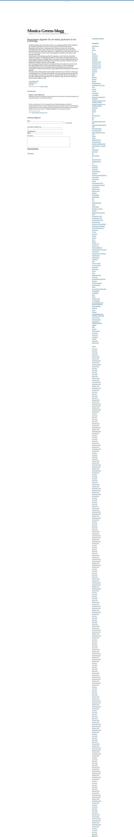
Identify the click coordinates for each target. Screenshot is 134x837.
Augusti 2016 (95, 567)
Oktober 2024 (95, 386)
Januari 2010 (95, 722)
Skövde (94, 242)
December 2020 (96, 465)
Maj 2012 (94, 667)
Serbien (94, 236)
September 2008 (96, 754)
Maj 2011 (94, 691)
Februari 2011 (95, 697)
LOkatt (93, 181)
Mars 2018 (95, 529)
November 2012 (96, 655)
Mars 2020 (95, 482)
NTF (93, 201)
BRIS (93, 73)
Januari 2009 (95, 746)
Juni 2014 (94, 618)
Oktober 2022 (95, 429)
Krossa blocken (96, 171)
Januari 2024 (95, 402)
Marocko (94, 193)
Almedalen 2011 (96, 63)
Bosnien (94, 79)
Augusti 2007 (95, 779)
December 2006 (96, 795)
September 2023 (96, 410)
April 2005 (95, 834)
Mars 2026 (95, 354)
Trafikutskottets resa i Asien (99, 249)
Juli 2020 (94, 474)
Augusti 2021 (95, 451)
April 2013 (95, 645)
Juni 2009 (94, 736)
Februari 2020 (96, 484)
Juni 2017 (94, 547)
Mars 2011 (95, 695)
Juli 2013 (94, 640)
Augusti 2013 (95, 638)
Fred (93, 148)
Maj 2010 (94, 714)
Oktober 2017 (95, 539)
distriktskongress (96, 275)
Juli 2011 (94, 687)
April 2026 (95, 353)
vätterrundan (95, 343)
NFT (93, 199)
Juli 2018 (94, 522)
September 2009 (96, 730)
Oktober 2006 (95, 799)
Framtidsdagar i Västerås (98, 146)
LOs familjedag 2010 (97, 183)
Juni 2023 (94, 415)
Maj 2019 (94, 502)
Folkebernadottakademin (98, 144)
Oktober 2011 (95, 681)
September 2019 (96, 494)
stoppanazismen (96, 319)
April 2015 (95, 598)
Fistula (94, 136)
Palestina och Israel (97, 209)
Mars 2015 (95, 600)
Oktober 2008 (95, 752)
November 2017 (96, 537)
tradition (94, 325)
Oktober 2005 (95, 822)
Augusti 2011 (95, 685)
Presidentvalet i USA (97, 220)
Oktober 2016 (95, 563)
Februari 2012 (96, 673)
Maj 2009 (94, 738)
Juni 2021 (94, 455)
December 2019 (96, 488)
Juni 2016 (94, 571)
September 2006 (96, 801)
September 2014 (96, 612)
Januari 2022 (95, 443)
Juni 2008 (94, 759)
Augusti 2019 (95, 496)
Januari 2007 (95, 793)
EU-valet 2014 (96, 115)
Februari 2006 (96, 814)
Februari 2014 (96, 626)
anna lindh (95, 267)
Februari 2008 (96, 767)
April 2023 (95, 419)
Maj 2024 (94, 394)
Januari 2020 (95, 486)
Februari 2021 (96, 461)
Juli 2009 (94, 734)
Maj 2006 (94, 809)
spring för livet (95, 317)
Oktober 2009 (95, 728)
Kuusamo (94, 173)
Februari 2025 (96, 378)
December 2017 (96, 535)
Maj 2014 (94, 620)
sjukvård (94, 312)
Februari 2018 (96, 531)
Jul (93, 163)
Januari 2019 (95, 510)
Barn (93, 75)
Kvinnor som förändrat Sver (99, 175)
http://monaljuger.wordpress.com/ (39, 112)
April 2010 (95, 716)
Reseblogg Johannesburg (99, 224)
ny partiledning (96, 301)
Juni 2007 (94, 783)
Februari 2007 (96, 791)
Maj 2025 (94, 372)
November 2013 (96, 632)
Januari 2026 (95, 358)
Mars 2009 (95, 742)
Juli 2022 (94, 435)
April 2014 (95, 622)
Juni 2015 (94, 594)
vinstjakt (94, 339)
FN (93, 119)
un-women (95, 333)
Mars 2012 (95, 671)
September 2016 (96, 565)
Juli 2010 (94, 710)
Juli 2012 (94, 663)
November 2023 (96, 406)
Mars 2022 (95, 441)
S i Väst (94, 232)
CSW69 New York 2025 (98, 85)
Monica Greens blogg (45, 30)
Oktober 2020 (95, 469)
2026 (93, 48)
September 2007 (96, 777)
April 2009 (95, 740)
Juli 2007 (94, 781)
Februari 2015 (96, 602)
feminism (94, 281)
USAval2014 (95, 251)
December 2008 (96, 748)
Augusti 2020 (95, 472)
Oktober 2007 (95, 775)
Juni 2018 (94, 524)
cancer (94, 271)
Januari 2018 (95, 533)
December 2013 (96, 630)
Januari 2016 (95, 581)
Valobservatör (95, 255)
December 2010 (96, 700)
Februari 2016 (96, 579)
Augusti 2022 (95, 433)
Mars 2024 (95, 398)
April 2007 (95, 787)
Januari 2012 (95, 675)
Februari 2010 (96, 720)
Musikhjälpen (95, 195)
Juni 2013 (94, 641)
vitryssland (95, 341)
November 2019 (96, 490)
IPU (93, 154)
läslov (93, 295)
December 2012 (96, 653)
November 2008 (96, 750)
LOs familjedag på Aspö (98, 185)
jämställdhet (95, 293)
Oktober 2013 (95, 634)
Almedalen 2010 (96, 62)
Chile (93, 87)
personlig (94, 308)
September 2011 (96, 683)
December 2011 (96, 677)
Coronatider (95, 93)
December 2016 (96, 559)
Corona (94, 89)
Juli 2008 (94, 757)
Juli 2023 (94, 413)
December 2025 (96, 360)
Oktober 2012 (95, 657)
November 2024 (96, 384)
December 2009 (96, 724)
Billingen (94, 77)
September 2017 (96, 541)
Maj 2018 (94, 526)
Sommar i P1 (95, 244)
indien (93, 287)
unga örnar (95, 335)
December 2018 (96, 512)
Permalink (45, 86)
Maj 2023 (94, 417)
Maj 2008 (94, 761)
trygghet (94, 329)
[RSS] (95, 836)
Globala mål (95, 150)
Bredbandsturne (96, 83)
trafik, (93, 327)
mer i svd (31, 84)
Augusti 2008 (95, 756)
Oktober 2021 (95, 447)
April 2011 (94, 693)
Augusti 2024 (95, 390)
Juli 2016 (94, 569)
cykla (93, 273)
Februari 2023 (96, 423)
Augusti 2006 (95, 803)
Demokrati (95, 108)
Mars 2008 (95, 765)
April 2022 (95, 439)
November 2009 (96, 726)
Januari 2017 (95, 557)
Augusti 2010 (95, 708)
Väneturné (95, 259)
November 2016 (96, 561)
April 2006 (95, 811)
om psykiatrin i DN (33, 81)
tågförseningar (96, 331)
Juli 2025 (94, 368)
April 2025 (95, 374)
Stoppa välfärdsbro (97, 247)
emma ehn (95, 277)
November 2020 (96, 467)
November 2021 (96, 445)
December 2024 (96, 382)
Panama (94, 211)
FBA (93, 117)
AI (92, 52)
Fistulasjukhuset (96, 140)
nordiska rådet (96, 299)
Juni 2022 (94, 437)
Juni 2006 (94, 807)
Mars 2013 (95, 647)
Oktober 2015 (95, 586)
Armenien (94, 69)
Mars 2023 (95, 421)
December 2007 (96, 771)
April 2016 (95, 575)
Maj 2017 (94, 549)
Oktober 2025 (95, 362)
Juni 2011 (94, 689)
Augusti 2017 (95, 543)
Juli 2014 (94, 616)
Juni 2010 (94, 712)
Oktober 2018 (95, 516)
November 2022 (96, 427)
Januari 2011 (95, 698)
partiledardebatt (96, 306)
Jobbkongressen (96, 161)
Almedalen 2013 (96, 65)
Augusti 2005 (95, 826)
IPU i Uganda (95, 155)
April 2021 (95, 457)
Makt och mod (95, 189)
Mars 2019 (95, 506)
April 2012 (95, 669)
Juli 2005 (94, 828)
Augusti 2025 (95, 366)
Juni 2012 (94, 665)
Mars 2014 (95, 624)
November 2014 (96, 608)
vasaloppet (95, 337)
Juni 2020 (94, 476)
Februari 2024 (96, 400)
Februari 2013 (96, 649)
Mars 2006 (95, 813)
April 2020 (95, 480)
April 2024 (95, 396)
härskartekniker (96, 285)
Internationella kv (96, 159)
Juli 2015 (94, 592)
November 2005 (96, 820)
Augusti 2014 (95, 614)
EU (93, 113)
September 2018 (96, 518)
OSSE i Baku (95, 207)
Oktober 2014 (95, 610)
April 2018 (95, 527)
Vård (93, 261)
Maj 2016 (94, 573)
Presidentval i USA (97, 216)
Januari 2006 (95, 816)
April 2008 (95, 763)
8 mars (94, 50)
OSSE (93, 205)
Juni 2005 (94, 830)
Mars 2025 (95, 376)
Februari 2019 (96, 508)
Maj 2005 (94, 832)
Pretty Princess (96, 222)
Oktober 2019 (95, 492)
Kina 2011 (94, 165)
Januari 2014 (95, 628)
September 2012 (96, 659)
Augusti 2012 (95, 661)
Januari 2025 (95, 380)
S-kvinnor (94, 234)
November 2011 (96, 679)
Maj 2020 (94, 478)
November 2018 (96, 514)
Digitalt (94, 109)
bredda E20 (95, 269)
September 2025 (96, 364)
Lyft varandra (95, 187)
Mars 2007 (95, 789)
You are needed (96, 263)
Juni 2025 (94, 370)
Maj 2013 (94, 643)
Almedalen (95, 56)
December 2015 (96, 583)
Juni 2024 (94, 392)
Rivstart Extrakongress (98, 228)
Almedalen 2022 (96, 67)
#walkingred (95, 46)
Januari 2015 (95, 604)
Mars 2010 (95, 718)
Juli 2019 (94, 498)
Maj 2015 (94, 596)
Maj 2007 (94, 785)
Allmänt (94, 54)
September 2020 (96, 470)
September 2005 (96, 824)
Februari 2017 (96, 555)
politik (41, 86)
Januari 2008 (95, 769)
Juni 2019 (94, 500)
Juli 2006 (94, 805)
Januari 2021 (95, 463)
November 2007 (96, 773)
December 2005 (96, 818)
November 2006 (96, 797)
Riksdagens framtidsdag (98, 226)
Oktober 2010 (95, 704)
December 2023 (96, 404)
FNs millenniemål (96, 128)
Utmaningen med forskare (99, 253)
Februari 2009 (96, 744)
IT (92, 157)
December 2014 (96, 606)
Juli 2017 (94, 545)
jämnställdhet (95, 291)
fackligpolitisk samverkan (98, 279)
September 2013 (96, 636)
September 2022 (96, 431)
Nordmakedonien (96, 203)
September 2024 (96, 388)
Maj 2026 (94, 351)
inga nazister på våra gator (99, 289)
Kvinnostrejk (95, 177)
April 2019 (95, 504)
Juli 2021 (94, 453)
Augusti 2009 (95, 732)
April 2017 (95, 551)
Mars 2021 (95, 459)
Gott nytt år (95, 152)
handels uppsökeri (97, 283)
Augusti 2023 (95, 412)
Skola (93, 240)
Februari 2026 (96, 356)
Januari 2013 (95, 651)
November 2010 (96, 702)
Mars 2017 (95, 553)
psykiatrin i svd (33, 83)
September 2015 (96, 588)
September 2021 (96, 449)
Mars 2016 (95, 577)
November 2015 (96, 584)
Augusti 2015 (95, 590)
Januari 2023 (95, 425)
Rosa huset (95, 230)
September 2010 (96, 706)
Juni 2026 (94, 349)
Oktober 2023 (95, 408)
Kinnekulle (95, 167)
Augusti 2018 (95, 520)
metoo (93, 297)
